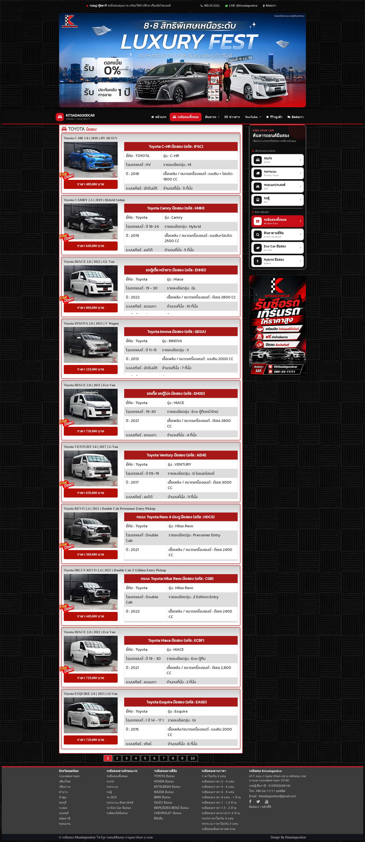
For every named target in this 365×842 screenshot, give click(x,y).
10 (193, 758)
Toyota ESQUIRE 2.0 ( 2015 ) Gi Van (90, 694)
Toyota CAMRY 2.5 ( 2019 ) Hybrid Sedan (94, 200)
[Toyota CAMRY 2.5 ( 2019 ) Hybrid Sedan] (91, 221)
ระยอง (63, 807)
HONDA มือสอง (164, 781)
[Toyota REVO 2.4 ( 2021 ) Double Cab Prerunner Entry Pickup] (91, 530)
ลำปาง (63, 792)
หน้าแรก (160, 117)
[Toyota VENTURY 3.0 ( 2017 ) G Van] (91, 468)
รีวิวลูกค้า (276, 117)
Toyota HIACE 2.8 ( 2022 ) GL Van (89, 261)
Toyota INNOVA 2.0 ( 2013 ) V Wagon (91, 323)
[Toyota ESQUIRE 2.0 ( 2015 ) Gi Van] (91, 715)
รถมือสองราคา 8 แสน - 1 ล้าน (221, 797)
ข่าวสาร (234, 117)
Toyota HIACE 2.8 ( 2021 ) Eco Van (89, 385)
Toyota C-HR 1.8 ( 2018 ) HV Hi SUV (91, 138)
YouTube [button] (251, 117)
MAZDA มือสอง (164, 792)
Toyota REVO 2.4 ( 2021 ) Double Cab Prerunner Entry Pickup (109, 508)
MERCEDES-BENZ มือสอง (171, 807)
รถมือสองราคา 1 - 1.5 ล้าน (219, 802)
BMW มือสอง (162, 797)
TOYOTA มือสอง (164, 776)
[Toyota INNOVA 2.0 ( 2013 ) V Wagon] (91, 345)
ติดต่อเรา (271, 5)
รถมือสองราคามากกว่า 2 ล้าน (221, 813)
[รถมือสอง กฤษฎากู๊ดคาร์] (182, 60)
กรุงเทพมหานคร (69, 776)
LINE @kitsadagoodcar (243, 5)
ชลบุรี (63, 802)
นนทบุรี (64, 813)
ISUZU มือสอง (163, 802)
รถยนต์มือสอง (115, 837)
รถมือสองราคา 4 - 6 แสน (218, 786)
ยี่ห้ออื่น (158, 818)
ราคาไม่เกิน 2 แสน (214, 776)
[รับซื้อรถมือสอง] (277, 325)
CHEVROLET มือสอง (167, 813)
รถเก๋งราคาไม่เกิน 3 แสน (218, 818)
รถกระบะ (112, 786)
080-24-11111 (212, 5)
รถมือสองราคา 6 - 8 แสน (218, 792)
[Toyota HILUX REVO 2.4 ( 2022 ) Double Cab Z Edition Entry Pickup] (91, 592)
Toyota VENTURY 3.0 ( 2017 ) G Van (91, 447)
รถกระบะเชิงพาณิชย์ (119, 802)
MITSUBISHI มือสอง (167, 786)
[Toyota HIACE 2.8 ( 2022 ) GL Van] (91, 283)
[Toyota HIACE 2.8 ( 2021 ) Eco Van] (91, 407)
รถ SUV (111, 797)
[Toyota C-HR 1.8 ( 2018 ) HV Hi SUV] (91, 160)
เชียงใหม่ (65, 781)
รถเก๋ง (110, 781)
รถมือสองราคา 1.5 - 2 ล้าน (219, 807)
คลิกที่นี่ (266, 806)
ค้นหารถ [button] (210, 117)
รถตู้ (109, 792)
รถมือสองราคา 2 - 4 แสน (218, 781)
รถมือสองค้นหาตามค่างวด (218, 829)
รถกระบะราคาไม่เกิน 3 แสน (220, 823)
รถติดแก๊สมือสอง (117, 813)
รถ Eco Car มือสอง (118, 807)
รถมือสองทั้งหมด (188, 117)
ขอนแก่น (65, 823)
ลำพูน (63, 797)
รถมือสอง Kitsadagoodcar (265, 771)
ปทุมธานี (64, 818)
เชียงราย (64, 786)
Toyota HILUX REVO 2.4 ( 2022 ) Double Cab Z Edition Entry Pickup (115, 570)
